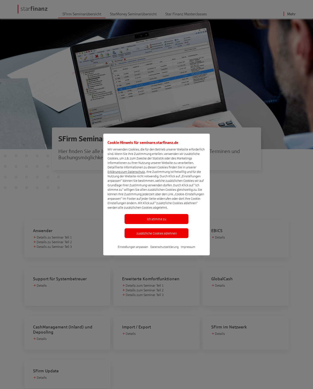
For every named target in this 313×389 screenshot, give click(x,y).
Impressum (188, 247)
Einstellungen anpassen (133, 247)
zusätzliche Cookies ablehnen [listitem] (156, 233)
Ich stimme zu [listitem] (156, 219)
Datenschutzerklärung (164, 247)
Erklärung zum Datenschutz (126, 172)
